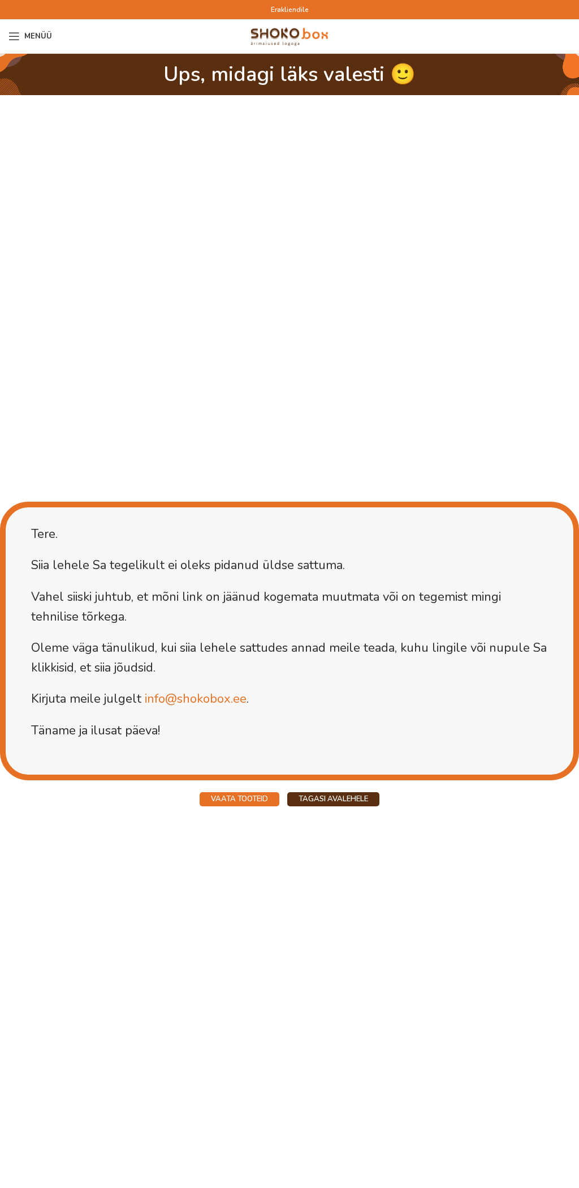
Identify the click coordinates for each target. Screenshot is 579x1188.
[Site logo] (289, 35)
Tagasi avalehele (333, 799)
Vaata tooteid (239, 799)
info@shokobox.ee (196, 698)
